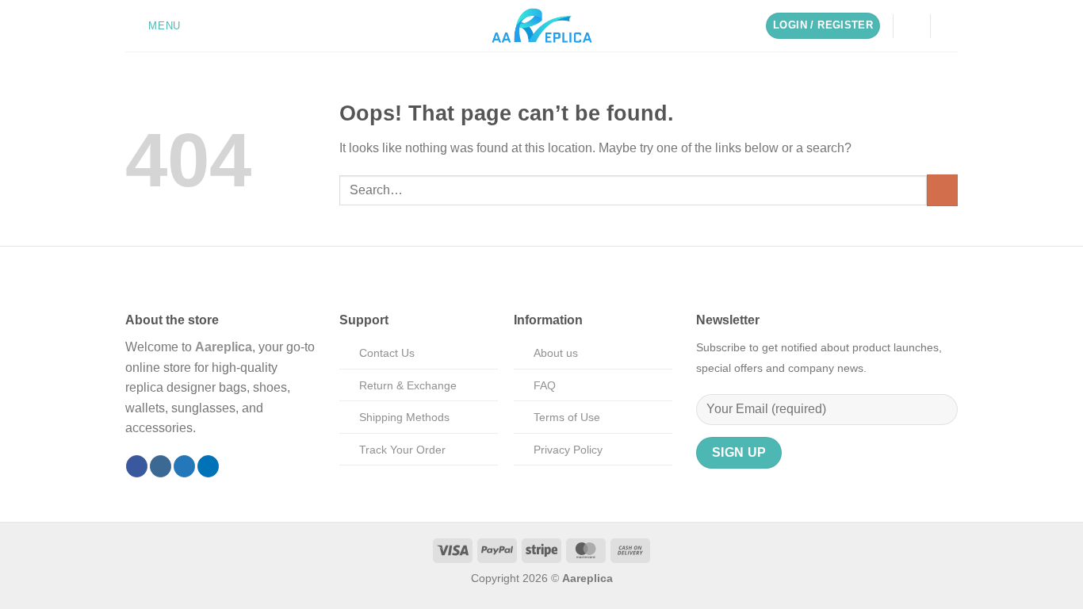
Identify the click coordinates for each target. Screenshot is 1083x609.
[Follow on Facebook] (136, 466)
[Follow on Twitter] (184, 466)
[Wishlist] (911, 26)
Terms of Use (567, 417)
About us (556, 353)
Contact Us (387, 353)
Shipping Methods (404, 417)
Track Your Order (402, 449)
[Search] (198, 25)
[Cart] (950, 26)
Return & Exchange (408, 385)
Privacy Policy (568, 449)
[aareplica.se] (542, 25)
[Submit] (942, 189)
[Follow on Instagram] (160, 466)
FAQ (545, 385)
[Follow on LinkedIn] (208, 466)
